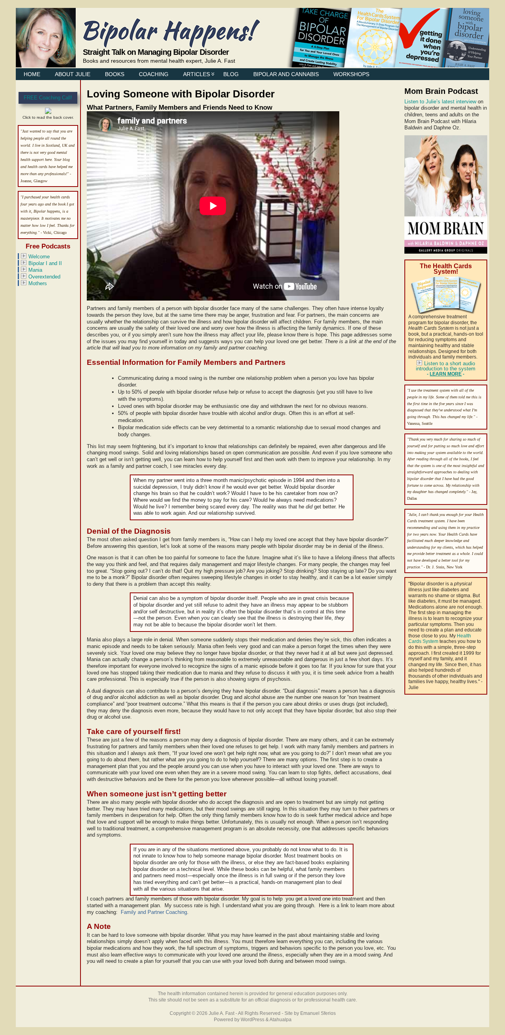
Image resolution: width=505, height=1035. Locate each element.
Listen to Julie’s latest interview (440, 102)
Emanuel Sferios (318, 1013)
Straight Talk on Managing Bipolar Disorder (156, 51)
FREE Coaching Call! (48, 98)
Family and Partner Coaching (154, 912)
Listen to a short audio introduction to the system (445, 366)
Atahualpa (280, 1019)
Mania (35, 270)
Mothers (37, 283)
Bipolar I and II (45, 263)
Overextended (44, 277)
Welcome (39, 257)
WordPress (252, 1019)
